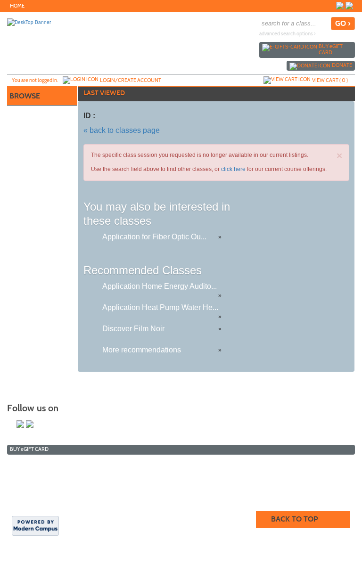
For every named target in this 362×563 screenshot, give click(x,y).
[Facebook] (349, 5)
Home (17, 6)
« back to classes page (121, 130)
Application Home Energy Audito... (159, 286)
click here (233, 169)
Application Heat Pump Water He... (160, 307)
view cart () (330, 80)
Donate (342, 65)
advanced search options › (287, 34)
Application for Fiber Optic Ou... (154, 237)
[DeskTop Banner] (29, 21)
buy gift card (331, 49)
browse (24, 95)
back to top (294, 518)
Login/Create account (130, 80)
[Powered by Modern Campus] (35, 525)
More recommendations (141, 350)
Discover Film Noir (133, 329)
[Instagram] (340, 5)
